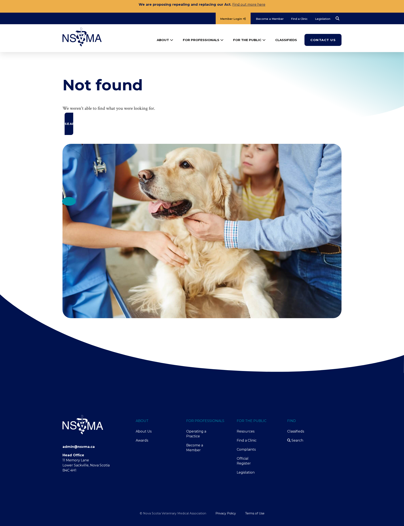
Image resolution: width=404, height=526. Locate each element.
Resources (245, 431)
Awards (142, 440)
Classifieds (295, 431)
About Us (144, 431)
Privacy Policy (225, 513)
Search (297, 440)
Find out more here (248, 5)
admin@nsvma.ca (78, 447)
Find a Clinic (246, 440)
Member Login (231, 18)
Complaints (246, 449)
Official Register (244, 461)
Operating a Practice (196, 433)
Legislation (246, 472)
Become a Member (194, 447)
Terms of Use (254, 513)
